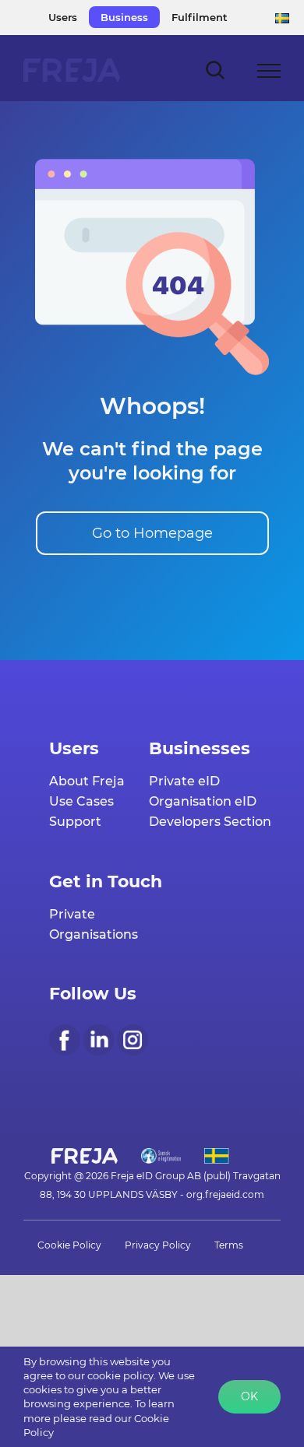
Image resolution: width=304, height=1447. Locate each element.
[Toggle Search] (215, 69)
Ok (249, 1396)
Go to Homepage (152, 533)
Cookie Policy (69, 1245)
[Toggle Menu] (269, 71)
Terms (228, 1245)
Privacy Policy (158, 1245)
